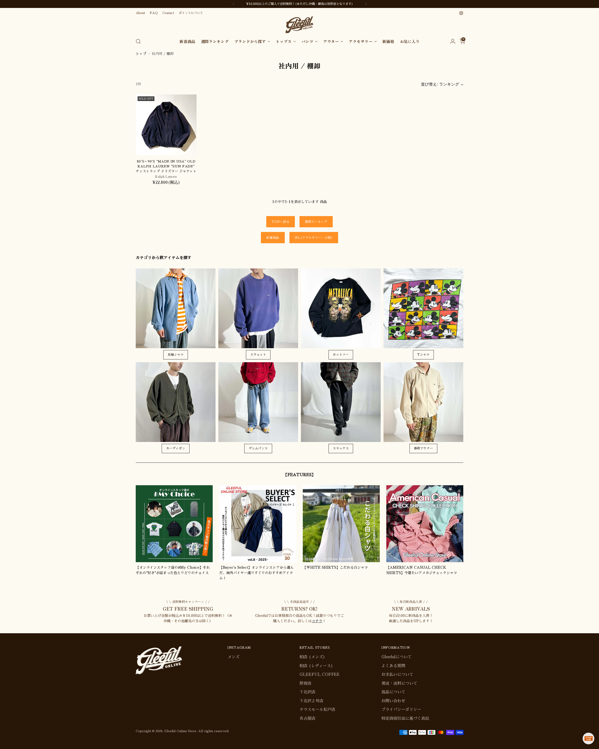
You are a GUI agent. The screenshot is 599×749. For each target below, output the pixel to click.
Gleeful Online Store (180, 731)
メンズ (233, 657)
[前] (233, 4)
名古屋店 (307, 718)
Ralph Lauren (166, 176)
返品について (393, 692)
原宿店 (305, 683)
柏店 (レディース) (316, 666)
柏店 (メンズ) (312, 657)
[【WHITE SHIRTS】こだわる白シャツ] (341, 523)
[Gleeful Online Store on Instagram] (461, 13)
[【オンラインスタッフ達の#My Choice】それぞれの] (174, 523)
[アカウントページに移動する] (451, 41)
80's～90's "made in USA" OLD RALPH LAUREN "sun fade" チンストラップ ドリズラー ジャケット (166, 166)
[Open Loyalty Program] (588, 738)
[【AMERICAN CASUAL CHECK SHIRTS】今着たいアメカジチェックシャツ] (424, 523)
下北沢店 (307, 692)
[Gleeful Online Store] (299, 24)
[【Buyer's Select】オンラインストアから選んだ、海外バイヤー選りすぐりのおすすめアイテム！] (257, 523)
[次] (366, 4)
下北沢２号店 (311, 701)
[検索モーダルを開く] (138, 41)
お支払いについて (397, 675)
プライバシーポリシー (401, 710)
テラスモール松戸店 (317, 710)
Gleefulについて (396, 657)
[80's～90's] (166, 124)
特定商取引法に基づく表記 (405, 718)
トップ (141, 53)
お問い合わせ (393, 701)
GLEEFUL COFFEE (320, 675)
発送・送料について (399, 683)
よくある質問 (393, 666)
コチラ (317, 621)
